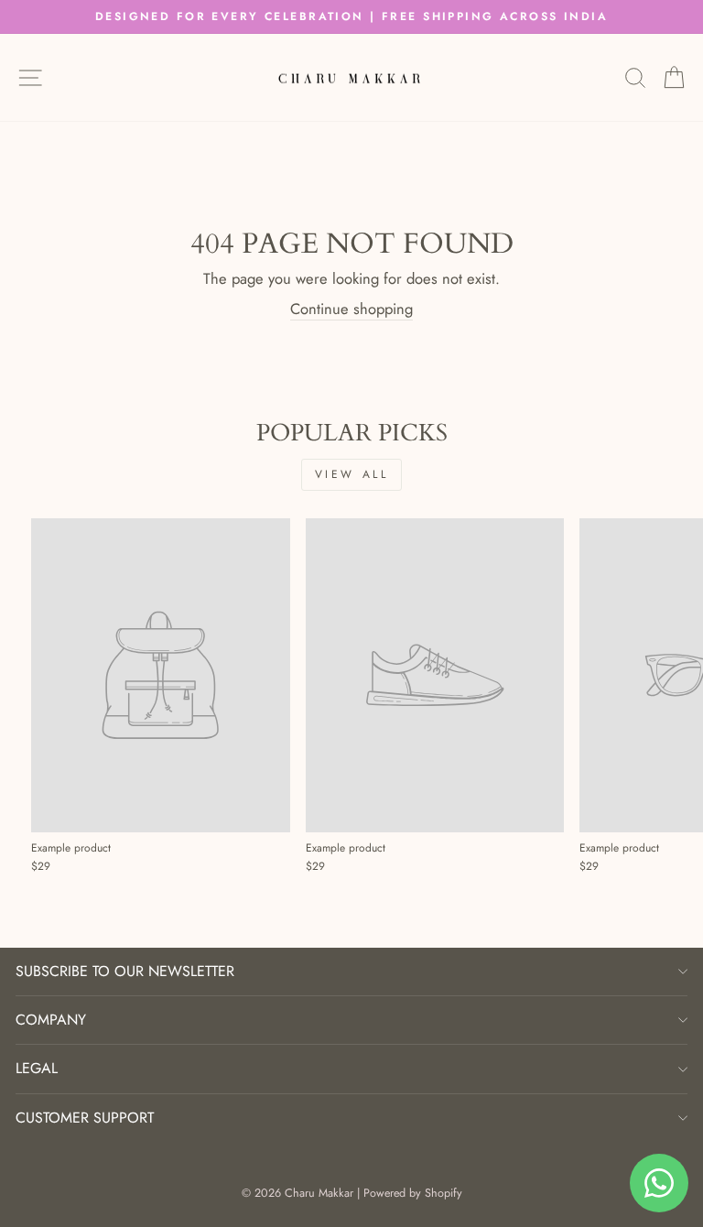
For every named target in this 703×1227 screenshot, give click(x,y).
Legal (37, 1068)
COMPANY (51, 1019)
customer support (85, 1117)
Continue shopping (351, 309)
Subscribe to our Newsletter (125, 971)
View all (352, 474)
